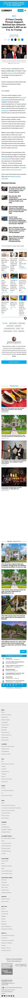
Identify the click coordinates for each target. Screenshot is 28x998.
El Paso (18, 328)
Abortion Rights (5, 719)
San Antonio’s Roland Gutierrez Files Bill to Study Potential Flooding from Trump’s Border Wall (17, 210)
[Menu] (25, 10)
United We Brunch (6, 846)
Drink (2, 868)
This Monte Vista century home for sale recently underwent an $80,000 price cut (13, 435)
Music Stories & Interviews (8, 805)
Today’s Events (5, 749)
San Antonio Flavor (6, 843)
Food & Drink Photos (6, 873)
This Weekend (5, 751)
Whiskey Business (6, 851)
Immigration (4, 722)
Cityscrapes (4, 727)
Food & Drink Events (6, 871)
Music (2, 803)
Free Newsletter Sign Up (7, 935)
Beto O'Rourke (13, 323)
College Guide (5, 885)
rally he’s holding (12, 73)
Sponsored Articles (6, 892)
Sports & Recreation (6, 779)
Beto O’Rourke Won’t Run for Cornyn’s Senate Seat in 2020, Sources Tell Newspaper (17, 230)
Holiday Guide (5, 890)
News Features (5, 732)
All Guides (3, 880)
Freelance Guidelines (6, 943)
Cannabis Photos (5, 832)
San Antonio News (6, 714)
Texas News (4, 717)
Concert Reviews (5, 813)
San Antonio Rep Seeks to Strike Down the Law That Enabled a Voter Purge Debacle (17, 189)
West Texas (21, 331)
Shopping (3, 924)
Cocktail (3, 853)
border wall (18, 325)
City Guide (4, 882)
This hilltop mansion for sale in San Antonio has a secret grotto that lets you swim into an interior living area (13, 644)
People (3, 919)
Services (3, 921)
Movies (3, 788)
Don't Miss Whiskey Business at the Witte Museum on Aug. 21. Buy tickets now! (14, 4)
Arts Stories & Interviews (7, 764)
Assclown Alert (5, 725)
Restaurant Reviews (6, 866)
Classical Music (5, 771)
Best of (3, 908)
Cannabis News (5, 827)
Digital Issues (4, 737)
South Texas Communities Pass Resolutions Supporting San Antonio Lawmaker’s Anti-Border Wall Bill (18, 220)
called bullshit (5, 159)
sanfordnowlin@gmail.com (14, 343)
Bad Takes (4, 730)
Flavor (3, 863)
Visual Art (3, 769)
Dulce (2, 841)
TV (2, 793)
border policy (10, 325)
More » (23, 651)
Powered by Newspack (7, 991)
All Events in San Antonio (7, 746)
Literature (3, 774)
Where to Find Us (6, 948)
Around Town (4, 911)
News (14, 16)
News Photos (14, 541)
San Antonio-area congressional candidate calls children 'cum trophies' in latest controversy (13, 462)
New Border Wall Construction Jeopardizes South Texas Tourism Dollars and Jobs (17, 199)
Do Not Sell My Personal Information (13, 987)
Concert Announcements (8, 810)
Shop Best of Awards (6, 929)
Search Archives (5, 899)
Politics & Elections (6, 735)
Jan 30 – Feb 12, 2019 (18, 246)
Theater (3, 766)
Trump (15, 331)
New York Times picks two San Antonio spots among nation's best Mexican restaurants (12, 410)
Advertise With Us (6, 950)
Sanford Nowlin (14, 35)
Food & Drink (4, 861)
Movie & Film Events (6, 795)
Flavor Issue (4, 887)
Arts (2, 761)
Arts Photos (4, 781)
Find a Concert (5, 815)
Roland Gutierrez (8, 331)
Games (3, 776)
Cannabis (3, 824)
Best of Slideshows (6, 926)
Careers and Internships (7, 940)
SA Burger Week (5, 848)
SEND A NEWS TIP (14, 362)
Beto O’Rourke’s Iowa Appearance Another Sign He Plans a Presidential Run (16, 239)
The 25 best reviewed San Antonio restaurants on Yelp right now (11, 488)
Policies (3, 945)
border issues (21, 323)
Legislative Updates (6, 829)
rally (22, 328)
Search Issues (5, 901)
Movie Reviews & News (7, 790)
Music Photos (5, 818)
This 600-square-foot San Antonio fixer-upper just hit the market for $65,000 (13, 617)
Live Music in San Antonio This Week (10, 808)
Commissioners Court (9, 328)
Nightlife (3, 916)
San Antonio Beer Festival (8, 838)
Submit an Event (5, 754)
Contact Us (4, 938)
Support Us (20, 10)
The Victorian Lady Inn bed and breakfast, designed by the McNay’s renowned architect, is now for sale (13, 565)
